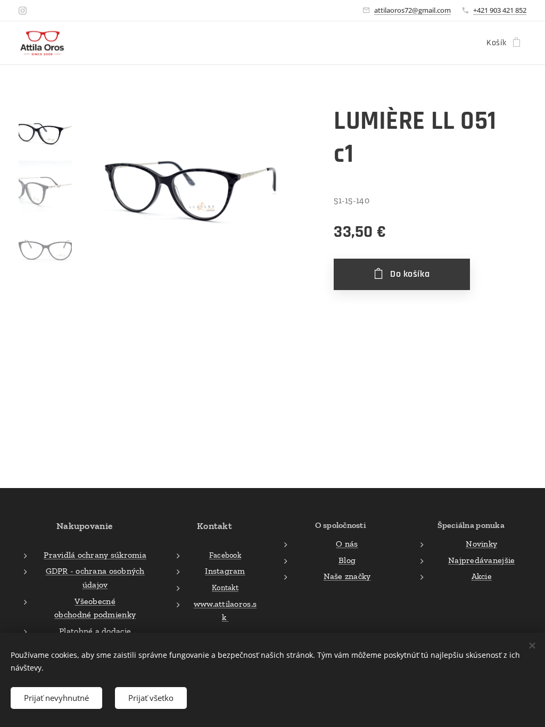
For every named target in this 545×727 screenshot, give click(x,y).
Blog (347, 560)
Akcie (482, 576)
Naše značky (347, 576)
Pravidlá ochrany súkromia (95, 555)
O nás (347, 544)
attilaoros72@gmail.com (412, 10)
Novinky (481, 544)
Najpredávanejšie (481, 560)
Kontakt (225, 587)
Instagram (225, 571)
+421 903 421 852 (499, 10)
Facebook (225, 555)
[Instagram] (22, 11)
